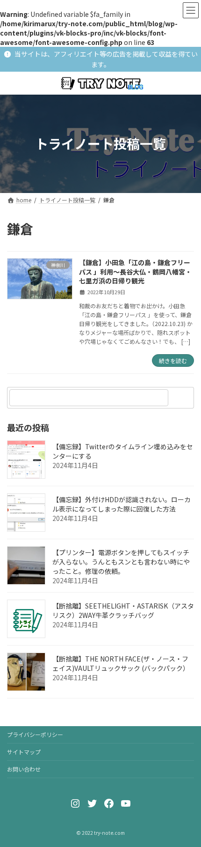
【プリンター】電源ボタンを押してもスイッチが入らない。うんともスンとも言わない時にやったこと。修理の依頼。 (121, 562)
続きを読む (173, 360)
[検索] (182, 397)
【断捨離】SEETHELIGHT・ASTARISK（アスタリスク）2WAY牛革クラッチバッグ (123, 611)
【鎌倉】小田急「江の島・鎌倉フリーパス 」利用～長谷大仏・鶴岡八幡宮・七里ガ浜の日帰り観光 (135, 271)
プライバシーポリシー (35, 734)
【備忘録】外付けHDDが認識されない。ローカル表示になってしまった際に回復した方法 (121, 504)
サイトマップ (24, 752)
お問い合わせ (24, 769)
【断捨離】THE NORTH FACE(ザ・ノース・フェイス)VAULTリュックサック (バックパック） (120, 663)
